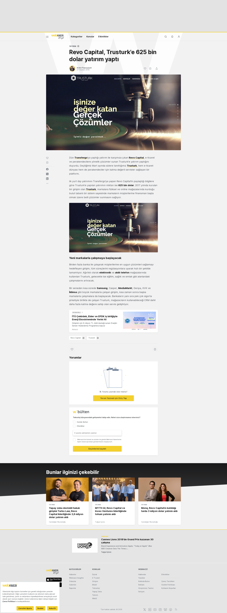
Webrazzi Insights (76, 578)
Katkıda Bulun (144, 581)
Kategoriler (76, 36)
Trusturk (91, 338)
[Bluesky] (165, 609)
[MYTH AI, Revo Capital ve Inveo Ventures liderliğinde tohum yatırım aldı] (113, 489)
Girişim (95, 581)
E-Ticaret (96, 578)
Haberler (72, 574)
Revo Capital (76, 338)
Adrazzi (75, 329)
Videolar (72, 581)
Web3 (94, 598)
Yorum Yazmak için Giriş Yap (113, 398)
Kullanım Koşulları (168, 588)
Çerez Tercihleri (167, 581)
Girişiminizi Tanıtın (145, 588)
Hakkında (142, 574)
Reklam (141, 585)
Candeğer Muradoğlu (57, 522)
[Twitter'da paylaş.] (47, 174)
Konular (90, 36)
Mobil (94, 585)
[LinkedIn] (149, 609)
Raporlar (72, 588)
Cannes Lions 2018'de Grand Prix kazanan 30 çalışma (127, 541)
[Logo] (57, 36)
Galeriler (72, 585)
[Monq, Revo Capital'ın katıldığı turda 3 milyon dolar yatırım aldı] (159, 489)
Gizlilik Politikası (168, 585)
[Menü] (47, 37)
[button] (113, 227)
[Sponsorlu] (139, 321)
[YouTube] (154, 609)
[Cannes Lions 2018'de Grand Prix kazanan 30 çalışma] (85, 545)
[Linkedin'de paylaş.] (47, 178)
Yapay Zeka (97, 592)
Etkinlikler (103, 36)
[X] (144, 609)
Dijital (94, 574)
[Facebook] (170, 609)
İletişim (141, 592)
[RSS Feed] (175, 609)
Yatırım (72, 46)
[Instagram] (160, 609)
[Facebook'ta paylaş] (47, 169)
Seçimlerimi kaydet (97, 449)
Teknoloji (96, 588)
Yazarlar (141, 578)
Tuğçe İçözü (100, 522)
